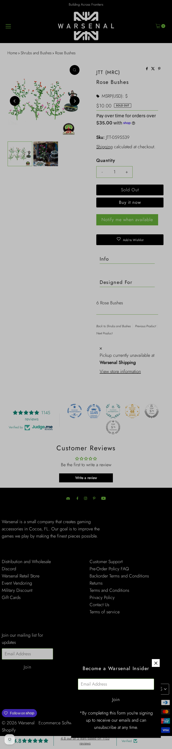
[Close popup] (156, 663)
